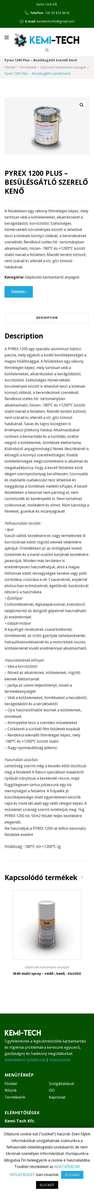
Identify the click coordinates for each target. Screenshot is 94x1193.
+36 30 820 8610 (57, 13)
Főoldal (10, 67)
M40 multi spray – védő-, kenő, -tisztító (47, 973)
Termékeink (27, 67)
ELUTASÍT (47, 1185)
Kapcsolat (57, 1097)
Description (47, 318)
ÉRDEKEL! (18, 292)
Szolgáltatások (61, 1083)
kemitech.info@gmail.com (55, 21)
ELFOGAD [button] (72, 1175)
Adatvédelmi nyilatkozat (25, 1059)
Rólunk (11, 1090)
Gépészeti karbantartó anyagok (63, 67)
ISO (52, 1090)
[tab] (47, 317)
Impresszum (59, 1059)
